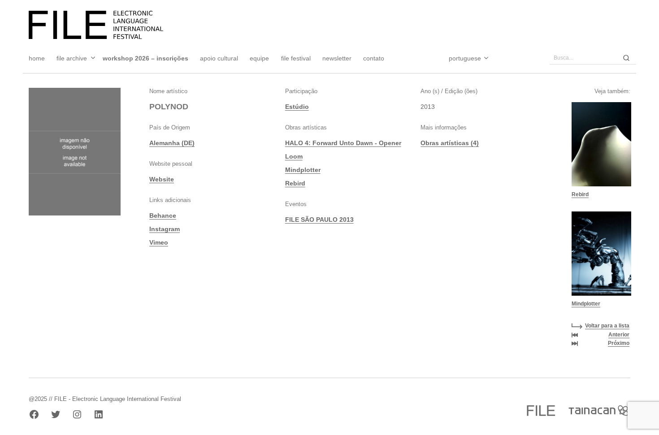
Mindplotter (303, 169)
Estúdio (297, 106)
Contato (373, 58)
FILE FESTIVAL (296, 58)
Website (161, 179)
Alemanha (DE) (172, 142)
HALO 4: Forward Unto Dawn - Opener (343, 142)
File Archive (71, 58)
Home (37, 58)
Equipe (259, 58)
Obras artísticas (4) (450, 142)
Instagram (164, 229)
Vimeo (158, 242)
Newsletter (336, 58)
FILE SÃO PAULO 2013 (319, 219)
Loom (294, 156)
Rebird (295, 183)
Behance (162, 215)
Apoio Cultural (219, 58)
